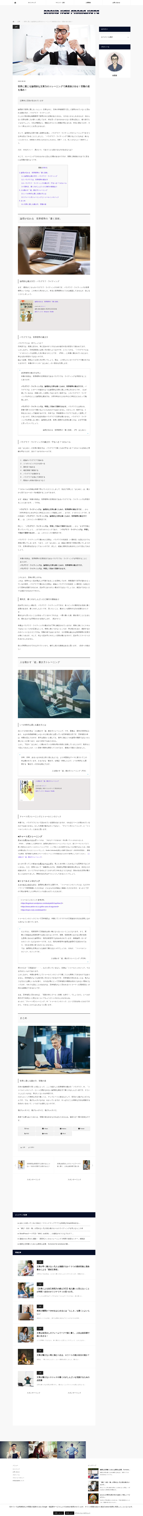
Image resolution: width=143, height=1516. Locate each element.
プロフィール (16, 1474)
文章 (16, 27)
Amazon (46, 311)
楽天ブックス (39, 311)
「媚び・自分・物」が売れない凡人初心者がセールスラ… (115, 1483)
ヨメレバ (43, 306)
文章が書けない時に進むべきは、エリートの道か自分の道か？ (63, 1355)
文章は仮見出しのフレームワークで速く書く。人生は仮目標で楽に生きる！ (63, 1334)
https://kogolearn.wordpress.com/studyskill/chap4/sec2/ (41, 903)
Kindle (52, 311)
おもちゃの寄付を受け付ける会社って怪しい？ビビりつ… (115, 1496)
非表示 (44, 167)
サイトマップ (32, 2)
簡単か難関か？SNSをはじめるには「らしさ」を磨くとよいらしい (63, 1312)
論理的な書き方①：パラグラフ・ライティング (39, 176)
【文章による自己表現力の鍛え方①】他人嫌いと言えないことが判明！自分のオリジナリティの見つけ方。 (63, 1290)
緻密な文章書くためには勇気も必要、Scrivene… (115, 1469)
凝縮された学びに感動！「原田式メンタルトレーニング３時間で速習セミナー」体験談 (52, 1239)
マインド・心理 (60, 2)
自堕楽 (114, 75)
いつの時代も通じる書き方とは (33, 193)
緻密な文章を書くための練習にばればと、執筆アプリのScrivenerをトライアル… (114, 1473)
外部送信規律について (18, 1480)
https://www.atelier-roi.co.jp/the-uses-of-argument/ (39, 907)
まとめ (22, 201)
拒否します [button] (69, 1513)
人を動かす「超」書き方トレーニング (33, 190)
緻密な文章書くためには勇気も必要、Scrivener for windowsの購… (44, 1244)
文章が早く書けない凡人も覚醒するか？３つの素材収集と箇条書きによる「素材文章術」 (63, 1268)
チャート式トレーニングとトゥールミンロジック (40, 197)
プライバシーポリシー (18, 1477)
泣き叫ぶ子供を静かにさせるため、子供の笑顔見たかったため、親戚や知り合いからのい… (115, 1501)
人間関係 (88, 2)
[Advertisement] (33, 1193)
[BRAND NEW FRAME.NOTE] (71, 13)
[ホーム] (15, 2)
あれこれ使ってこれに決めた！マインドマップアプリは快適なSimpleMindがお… (49, 1223)
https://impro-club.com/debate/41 (33, 910)
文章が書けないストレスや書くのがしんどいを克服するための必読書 (63, 1378)
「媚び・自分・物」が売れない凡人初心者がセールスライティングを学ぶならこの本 (51, 1228)
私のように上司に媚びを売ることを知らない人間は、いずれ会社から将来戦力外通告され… (115, 1488)
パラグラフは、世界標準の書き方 (34, 179)
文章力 (32, 1147)
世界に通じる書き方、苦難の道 (33, 204)
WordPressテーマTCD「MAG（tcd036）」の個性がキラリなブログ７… (46, 1233)
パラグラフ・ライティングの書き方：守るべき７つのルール (44, 183)
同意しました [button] (59, 1513)
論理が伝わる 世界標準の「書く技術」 (34, 173)
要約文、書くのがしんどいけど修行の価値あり (39, 186)
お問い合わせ (116, 2)
